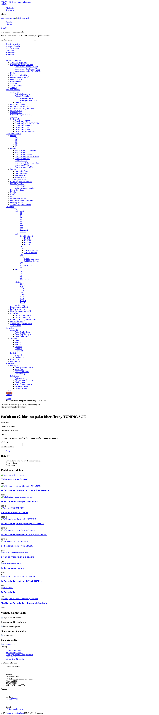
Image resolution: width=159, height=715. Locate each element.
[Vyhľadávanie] (35, 40)
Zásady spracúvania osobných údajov (19, 655)
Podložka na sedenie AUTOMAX (17, 546)
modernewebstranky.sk (15, 713)
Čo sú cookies (11, 657)
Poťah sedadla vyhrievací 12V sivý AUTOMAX (24, 534)
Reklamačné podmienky (14, 653)
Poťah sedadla (8, 592)
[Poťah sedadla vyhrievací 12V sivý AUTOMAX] (20, 530)
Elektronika (10, 50)
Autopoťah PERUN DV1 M (14, 512)
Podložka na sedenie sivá (13, 568)
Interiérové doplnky (13, 46)
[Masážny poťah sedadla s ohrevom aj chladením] (19, 599)
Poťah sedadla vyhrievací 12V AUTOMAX (21, 581)
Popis (8, 451)
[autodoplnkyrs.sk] (8, 644)
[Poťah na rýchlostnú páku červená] (14, 552)
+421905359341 (7, 2)
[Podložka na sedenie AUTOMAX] (14, 541)
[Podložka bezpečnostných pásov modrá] (16, 497)
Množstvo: (5, 442)
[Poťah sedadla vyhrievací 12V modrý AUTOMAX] (21, 486)
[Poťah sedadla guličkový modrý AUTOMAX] (18, 519)
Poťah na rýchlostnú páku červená (17, 557)
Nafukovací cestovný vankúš (14, 479)
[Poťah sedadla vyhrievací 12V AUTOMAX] (18, 577)
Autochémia (10, 54)
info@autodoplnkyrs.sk (22, 2)
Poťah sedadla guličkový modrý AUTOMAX (22, 523)
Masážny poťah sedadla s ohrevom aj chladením (24, 603)
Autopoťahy (10, 52)
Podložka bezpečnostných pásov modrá (20, 501)
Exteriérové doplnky (13, 48)
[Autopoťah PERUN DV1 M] (12, 508)
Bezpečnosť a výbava (14, 44)
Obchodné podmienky (14, 651)
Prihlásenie (10, 8)
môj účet (4, 4)
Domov (8, 399)
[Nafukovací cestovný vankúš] (12, 475)
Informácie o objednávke (15, 659)
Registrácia (10, 10)
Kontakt (9, 22)
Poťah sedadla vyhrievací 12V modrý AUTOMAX (25, 490)
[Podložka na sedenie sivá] (11, 563)
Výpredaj (9, 24)
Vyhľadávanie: (6, 40)
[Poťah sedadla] (7, 588)
